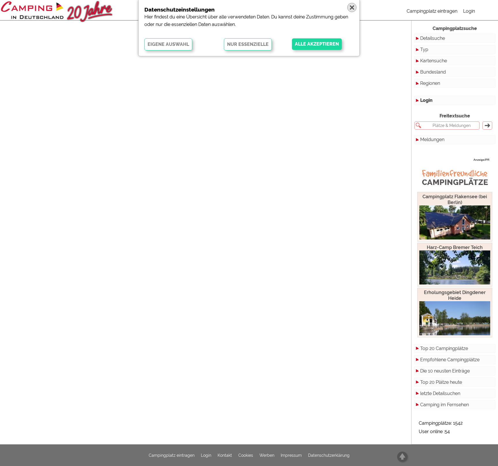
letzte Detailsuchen (440, 393)
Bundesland (433, 72)
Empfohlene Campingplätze (450, 359)
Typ (424, 49)
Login (469, 11)
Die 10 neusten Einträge (445, 371)
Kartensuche (433, 60)
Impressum (291, 455)
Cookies (245, 455)
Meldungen (432, 139)
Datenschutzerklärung (329, 455)
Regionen (430, 83)
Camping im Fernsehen (444, 404)
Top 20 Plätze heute (441, 382)
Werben (266, 455)
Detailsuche (432, 38)
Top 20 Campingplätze (444, 348)
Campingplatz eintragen (432, 11)
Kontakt (225, 455)
